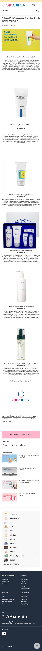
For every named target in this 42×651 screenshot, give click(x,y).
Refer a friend (24, 584)
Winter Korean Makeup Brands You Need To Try (29, 456)
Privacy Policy (24, 599)
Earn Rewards (24, 579)
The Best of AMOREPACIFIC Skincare (27, 469)
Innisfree (7, 418)
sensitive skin (9, 421)
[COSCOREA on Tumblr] (26, 616)
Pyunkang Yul (28, 418)
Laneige (17, 418)
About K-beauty (5, 581)
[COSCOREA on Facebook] (11, 616)
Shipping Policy (24, 603)
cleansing (15, 416)
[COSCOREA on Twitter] (19, 616)
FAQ (3, 596)
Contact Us (4, 603)
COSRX (35, 416)
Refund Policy (24, 601)
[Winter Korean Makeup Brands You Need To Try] (9, 458)
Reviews (23, 586)
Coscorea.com (5, 579)
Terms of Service (25, 596)
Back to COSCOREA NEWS (22, 434)
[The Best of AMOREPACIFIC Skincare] (9, 471)
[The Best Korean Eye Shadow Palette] (9, 497)
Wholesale (4, 584)
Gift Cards (23, 581)
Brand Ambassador (25, 588)
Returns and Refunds (7, 601)
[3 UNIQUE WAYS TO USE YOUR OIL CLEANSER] (9, 484)
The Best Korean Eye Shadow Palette (28, 494)
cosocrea (26, 416)
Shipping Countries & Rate (8, 599)
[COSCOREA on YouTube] (14, 616)
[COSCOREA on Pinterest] (23, 616)
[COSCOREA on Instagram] (7, 616)
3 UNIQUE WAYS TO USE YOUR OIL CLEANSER (29, 481)
